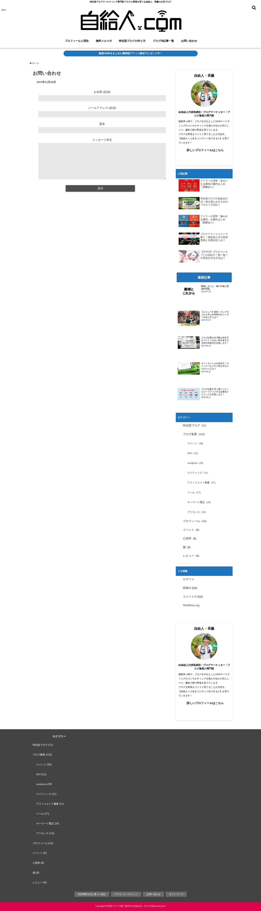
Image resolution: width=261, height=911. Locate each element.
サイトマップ (176, 894)
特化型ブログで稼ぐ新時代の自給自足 (124, 906)
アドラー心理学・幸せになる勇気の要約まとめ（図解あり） (214, 183)
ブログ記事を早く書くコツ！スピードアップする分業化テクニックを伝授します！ (215, 392)
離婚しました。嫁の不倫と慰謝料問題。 (215, 287)
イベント (188, 529)
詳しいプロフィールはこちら (205, 150)
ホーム (35, 63)
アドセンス (193, 512)
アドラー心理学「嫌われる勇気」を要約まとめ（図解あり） (214, 219)
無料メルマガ (104, 40)
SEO (189, 453)
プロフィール (191, 521)
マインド (192, 443)
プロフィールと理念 (77, 40)
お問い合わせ (189, 40)
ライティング (194, 472)
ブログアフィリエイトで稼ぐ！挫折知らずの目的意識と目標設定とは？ (214, 237)
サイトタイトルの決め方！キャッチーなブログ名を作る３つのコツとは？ (215, 366)
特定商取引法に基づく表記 (92, 894)
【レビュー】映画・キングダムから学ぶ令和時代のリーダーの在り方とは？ (215, 314)
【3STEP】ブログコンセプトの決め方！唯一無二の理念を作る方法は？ (214, 254)
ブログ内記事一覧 (163, 40)
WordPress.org (191, 605)
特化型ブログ (191, 425)
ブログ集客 (190, 434)
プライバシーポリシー (126, 894)
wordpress (192, 463)
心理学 (187, 538)
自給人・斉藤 (204, 75)
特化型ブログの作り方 (132, 40)
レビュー (188, 555)
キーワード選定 (196, 502)
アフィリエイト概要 (198, 482)
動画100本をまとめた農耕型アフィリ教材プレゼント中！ (130, 53)
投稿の (190, 587)
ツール (191, 492)
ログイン (188, 579)
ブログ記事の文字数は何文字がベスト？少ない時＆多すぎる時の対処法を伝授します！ (215, 340)
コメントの (193, 596)
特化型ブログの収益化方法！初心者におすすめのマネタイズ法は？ (214, 201)
